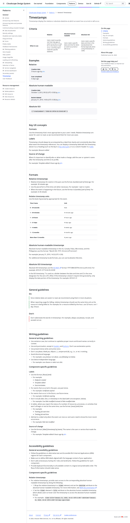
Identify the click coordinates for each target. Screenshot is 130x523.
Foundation (49, 3)
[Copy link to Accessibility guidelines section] (27, 446)
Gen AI (88, 3)
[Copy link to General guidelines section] (27, 290)
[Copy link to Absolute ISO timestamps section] (27, 264)
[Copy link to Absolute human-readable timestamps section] (27, 245)
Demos (80, 3)
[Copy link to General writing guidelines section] (27, 338)
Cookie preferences (70, 515)
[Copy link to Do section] (27, 294)
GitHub (96, 3)
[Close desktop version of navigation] (3, 3)
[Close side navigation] (23, 10)
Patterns (72, 3)
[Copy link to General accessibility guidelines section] (27, 450)
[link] (64, 13)
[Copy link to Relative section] (27, 65)
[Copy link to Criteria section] (27, 29)
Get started (38, 3)
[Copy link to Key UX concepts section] (27, 125)
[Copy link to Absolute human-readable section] (27, 86)
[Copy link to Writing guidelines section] (27, 334)
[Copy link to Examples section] (27, 61)
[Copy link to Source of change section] (27, 154)
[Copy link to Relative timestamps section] (27, 179)
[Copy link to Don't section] (27, 314)
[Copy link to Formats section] (27, 129)
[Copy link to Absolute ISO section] (27, 107)
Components (61, 3)
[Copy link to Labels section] (27, 139)
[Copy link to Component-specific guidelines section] (27, 367)
